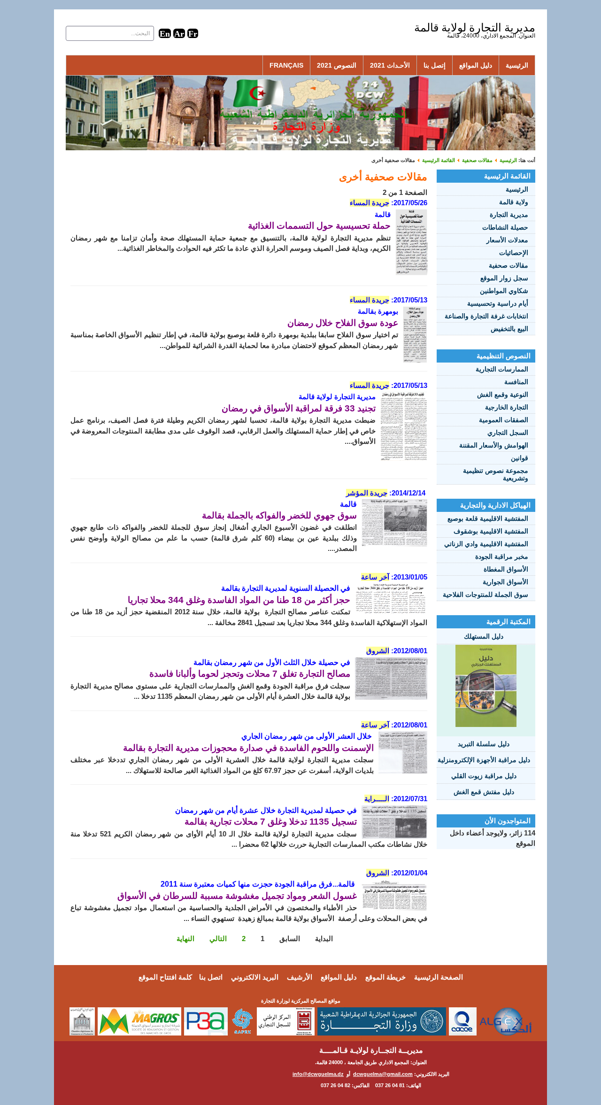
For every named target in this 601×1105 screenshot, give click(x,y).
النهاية (185, 939)
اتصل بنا (211, 977)
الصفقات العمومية (503, 420)
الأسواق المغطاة (506, 569)
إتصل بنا (435, 65)
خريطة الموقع (385, 977)
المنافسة (516, 382)
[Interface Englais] (165, 33)
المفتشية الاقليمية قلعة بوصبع (487, 518)
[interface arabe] (179, 33)
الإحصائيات (513, 252)
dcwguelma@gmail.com (383, 1074)
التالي (218, 939)
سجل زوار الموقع (504, 278)
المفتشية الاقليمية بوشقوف (491, 531)
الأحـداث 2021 (390, 65)
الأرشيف (299, 977)
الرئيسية (517, 65)
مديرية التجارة (509, 214)
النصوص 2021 (336, 65)
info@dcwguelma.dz (318, 1074)
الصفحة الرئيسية (438, 977)
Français (286, 65)
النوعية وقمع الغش (502, 394)
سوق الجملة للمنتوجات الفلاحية (485, 594)
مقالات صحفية (477, 160)
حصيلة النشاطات (505, 227)
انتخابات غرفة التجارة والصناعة (486, 316)
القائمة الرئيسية (438, 160)
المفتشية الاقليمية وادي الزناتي (486, 544)
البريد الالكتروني (254, 977)
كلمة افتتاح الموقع (165, 977)
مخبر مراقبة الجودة (501, 556)
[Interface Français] (192, 33)
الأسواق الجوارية (505, 582)
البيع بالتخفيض (509, 328)
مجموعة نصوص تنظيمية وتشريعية (495, 474)
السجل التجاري (507, 432)
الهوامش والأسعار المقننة (493, 445)
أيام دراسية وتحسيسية (497, 303)
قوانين (519, 458)
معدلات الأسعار (507, 240)
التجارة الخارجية (506, 407)
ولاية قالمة (513, 202)
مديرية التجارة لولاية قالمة (474, 27)
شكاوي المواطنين (504, 290)
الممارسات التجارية (502, 369)
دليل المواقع (475, 65)
